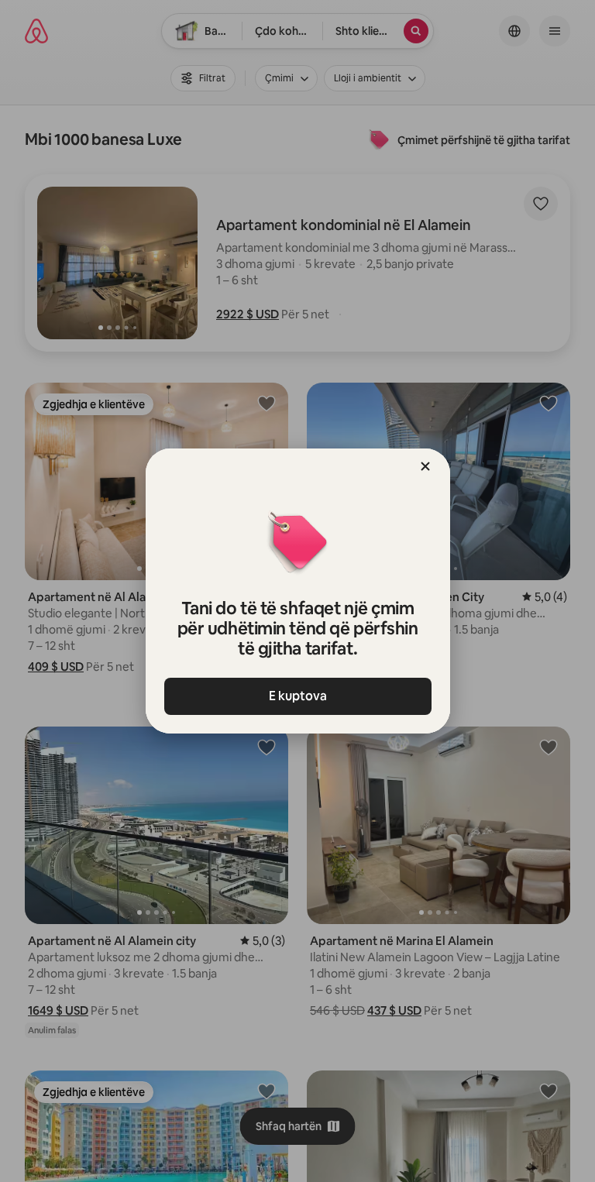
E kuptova (298, 696)
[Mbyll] (425, 466)
